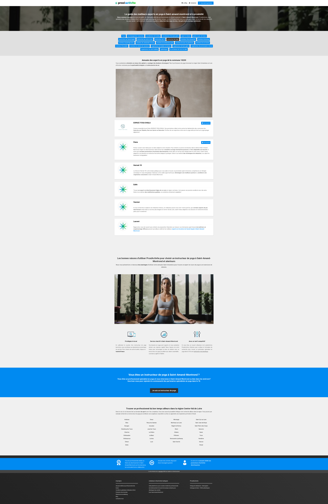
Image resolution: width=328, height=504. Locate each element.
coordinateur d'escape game (170, 36)
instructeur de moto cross (144, 39)
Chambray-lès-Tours (127, 429)
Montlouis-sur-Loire (176, 422)
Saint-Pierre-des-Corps (201, 426)
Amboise (126, 419)
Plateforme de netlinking (122, 494)
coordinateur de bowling (153, 36)
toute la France (120, 351)
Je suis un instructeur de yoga (164, 390)
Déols (126, 445)
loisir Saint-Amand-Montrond (156, 492)
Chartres (126, 432)
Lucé (151, 441)
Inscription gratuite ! (206, 3)
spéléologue (164, 49)
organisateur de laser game (181, 46)
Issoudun (151, 426)
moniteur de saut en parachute (184, 42)
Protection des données (122, 492)
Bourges (127, 426)
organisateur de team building (149, 49)
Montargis (176, 419)
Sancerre (201, 429)
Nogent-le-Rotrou (176, 426)
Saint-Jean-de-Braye (201, 422)
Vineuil (201, 445)
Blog (117, 496)
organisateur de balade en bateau (161, 46)
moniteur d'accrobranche (188, 39)
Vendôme (201, 438)
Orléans (176, 432)
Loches (152, 438)
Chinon (127, 441)
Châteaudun (127, 435)
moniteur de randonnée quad (165, 42)
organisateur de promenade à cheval (201, 46)
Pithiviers (176, 435)
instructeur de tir (160, 39)
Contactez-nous (120, 498)
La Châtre (151, 432)
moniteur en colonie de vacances (139, 46)
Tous (123, 36)
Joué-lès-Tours (151, 429)
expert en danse (185, 36)
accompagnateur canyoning (135, 36)
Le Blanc (151, 435)
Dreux (151, 419)
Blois (127, 422)
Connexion (193, 3)
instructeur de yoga (172, 39)
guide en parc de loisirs (199, 36)
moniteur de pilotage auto (126, 42)
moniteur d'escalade (121, 46)
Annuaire (118, 485)
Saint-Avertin (176, 441)
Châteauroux (126, 438)
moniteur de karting (203, 39)
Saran (201, 432)
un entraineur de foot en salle (178, 49)
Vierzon (201, 441)
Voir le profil (206, 123)
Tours (201, 435)
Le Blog (185, 3)
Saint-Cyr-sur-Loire (201, 419)
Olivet (176, 429)
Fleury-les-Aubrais (152, 422)
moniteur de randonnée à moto (145, 42)
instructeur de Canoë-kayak (127, 39)
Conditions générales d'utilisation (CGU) (125, 490)
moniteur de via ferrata (202, 42)
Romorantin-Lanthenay (176, 438)
